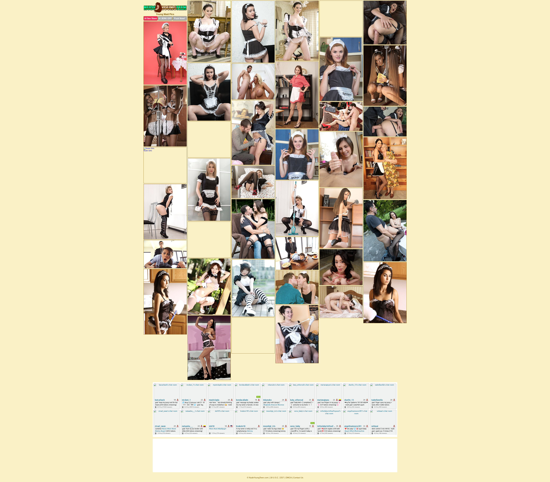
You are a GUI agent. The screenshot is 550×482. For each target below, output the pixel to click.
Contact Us (298, 477)
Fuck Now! (179, 18)
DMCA (288, 477)
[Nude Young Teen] (165, 7)
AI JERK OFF (165, 18)
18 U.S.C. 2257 (277, 477)
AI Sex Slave (150, 18)
